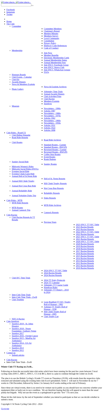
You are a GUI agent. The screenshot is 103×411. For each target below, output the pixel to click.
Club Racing (11, 360)
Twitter (9, 14)
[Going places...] (16, 2)
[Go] (32, 5)
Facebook (10, 9)
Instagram (10, 12)
